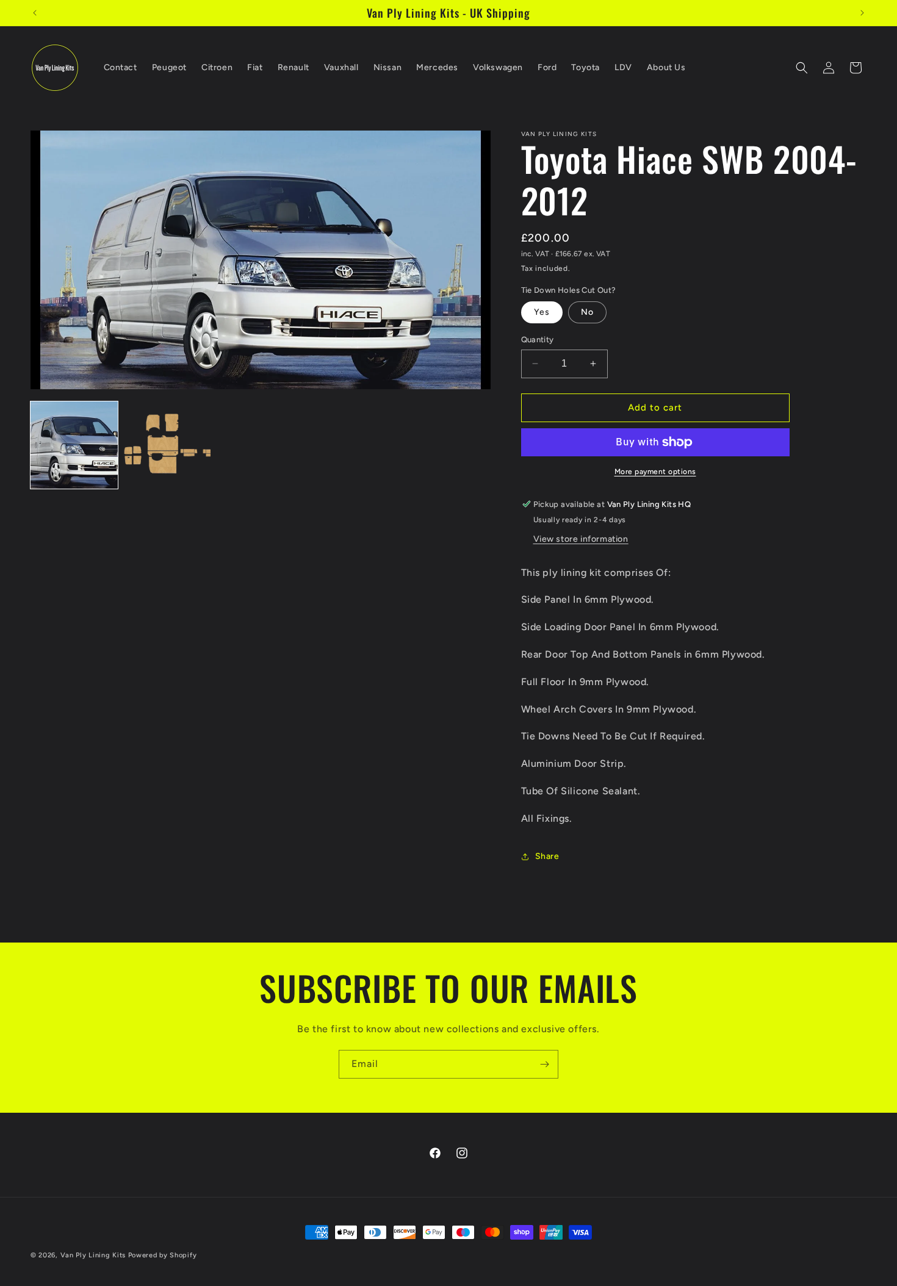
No (587, 312)
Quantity (537, 339)
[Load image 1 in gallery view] (74, 445)
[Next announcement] (862, 12)
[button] (801, 67)
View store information (581, 539)
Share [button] (547, 856)
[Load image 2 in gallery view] (167, 445)
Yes (542, 312)
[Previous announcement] (34, 12)
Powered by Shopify (162, 1255)
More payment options (655, 471)
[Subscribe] (544, 1064)
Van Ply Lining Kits (93, 1255)
